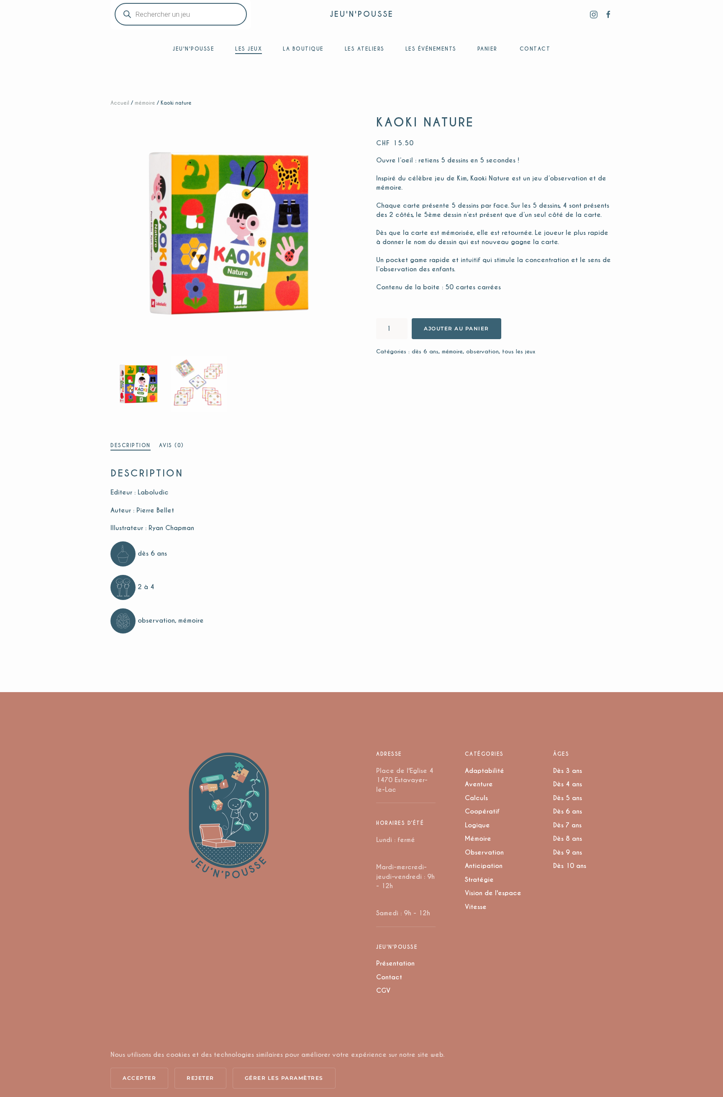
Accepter (139, 1078)
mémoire (145, 103)
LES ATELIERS (365, 49)
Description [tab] (130, 445)
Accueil (119, 103)
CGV (383, 990)
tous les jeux (519, 351)
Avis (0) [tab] (171, 445)
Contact (389, 977)
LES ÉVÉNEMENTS (430, 49)
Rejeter (200, 1078)
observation (482, 351)
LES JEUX (248, 49)
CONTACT (535, 49)
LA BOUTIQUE (303, 49)
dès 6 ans (425, 351)
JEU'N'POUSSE (362, 14)
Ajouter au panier (456, 328)
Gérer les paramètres (284, 1078)
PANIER (487, 49)
